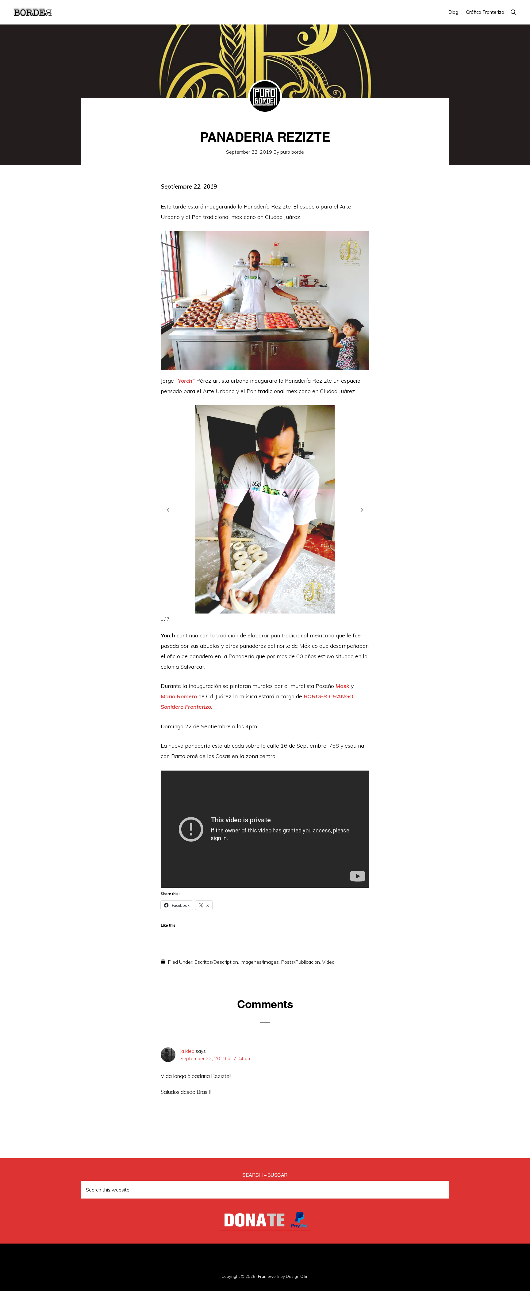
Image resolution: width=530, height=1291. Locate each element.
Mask (342, 685)
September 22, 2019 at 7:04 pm (216, 1058)
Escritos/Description (216, 962)
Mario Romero (179, 696)
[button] (513, 12)
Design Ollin (297, 1276)
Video (328, 962)
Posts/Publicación (300, 962)
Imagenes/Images (259, 962)
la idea (187, 1051)
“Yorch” (185, 380)
